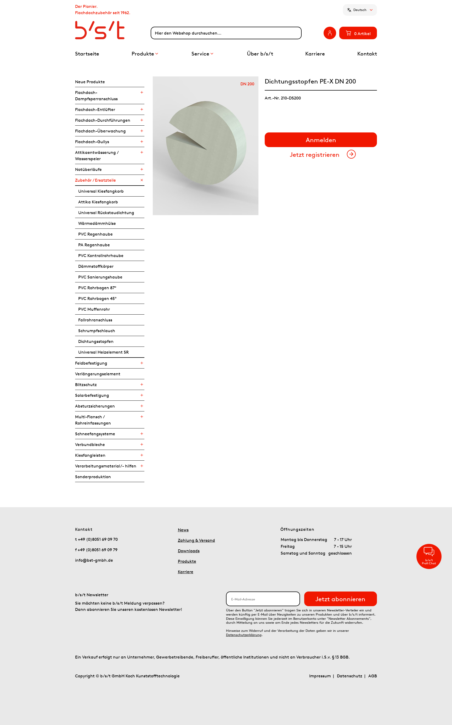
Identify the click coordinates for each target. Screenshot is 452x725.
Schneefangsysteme (95, 433)
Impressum (320, 675)
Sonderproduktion (93, 476)
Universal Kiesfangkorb (101, 191)
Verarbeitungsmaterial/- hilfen (105, 466)
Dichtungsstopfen (96, 341)
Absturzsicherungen (95, 406)
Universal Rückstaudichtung (106, 212)
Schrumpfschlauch (96, 330)
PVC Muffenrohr (94, 309)
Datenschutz (349, 675)
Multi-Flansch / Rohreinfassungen (93, 420)
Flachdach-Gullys (92, 141)
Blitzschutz (86, 384)
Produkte (187, 561)
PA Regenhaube (94, 244)
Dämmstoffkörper (96, 266)
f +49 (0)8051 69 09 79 (96, 549)
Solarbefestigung (92, 395)
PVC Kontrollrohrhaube (100, 255)
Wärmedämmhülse (97, 223)
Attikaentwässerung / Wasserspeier (96, 155)
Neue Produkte (90, 81)
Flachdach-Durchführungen (102, 120)
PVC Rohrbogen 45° (97, 298)
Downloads (189, 550)
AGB (372, 675)
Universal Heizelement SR (103, 352)
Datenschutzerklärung (244, 635)
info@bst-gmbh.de (94, 560)
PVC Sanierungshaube (100, 277)
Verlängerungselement (97, 373)
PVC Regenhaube (95, 234)
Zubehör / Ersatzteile (95, 180)
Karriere (185, 571)
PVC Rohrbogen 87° (97, 287)
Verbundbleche (90, 444)
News (183, 529)
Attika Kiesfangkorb (98, 201)
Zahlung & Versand (196, 540)
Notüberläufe (88, 169)
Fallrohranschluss (95, 319)
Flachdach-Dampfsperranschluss (96, 95)
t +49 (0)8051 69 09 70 (96, 539)
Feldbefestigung (91, 363)
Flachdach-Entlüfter (95, 109)
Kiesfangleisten (90, 455)
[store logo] (113, 30)
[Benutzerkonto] (330, 33)
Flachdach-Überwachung (100, 130)
